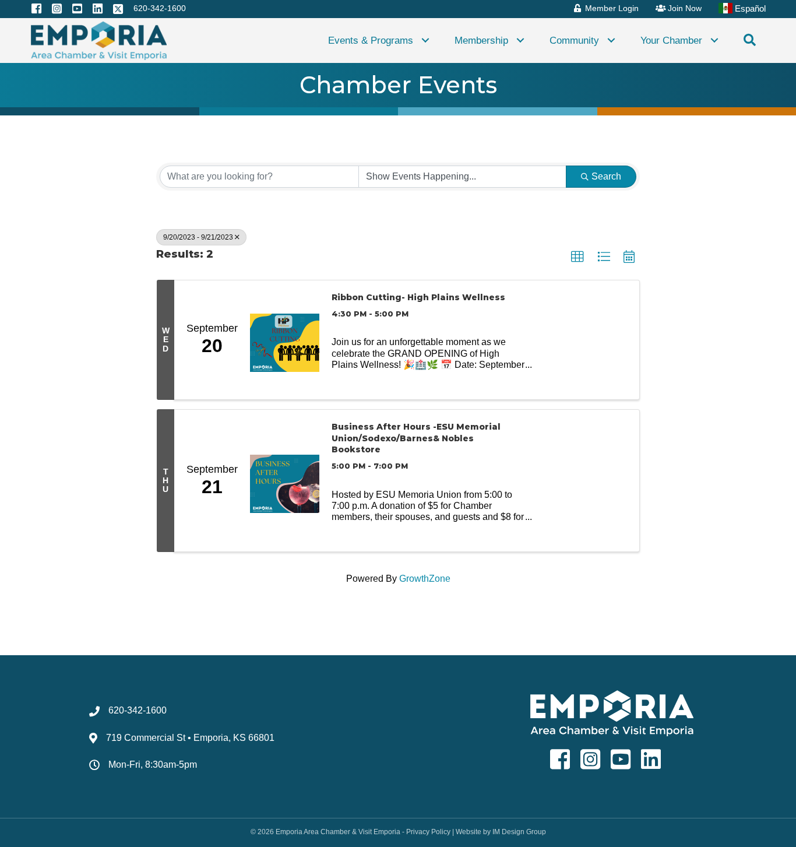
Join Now (683, 8)
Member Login (611, 8)
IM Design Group (519, 832)
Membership (481, 40)
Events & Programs (370, 40)
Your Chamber (671, 40)
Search (606, 176)
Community (574, 40)
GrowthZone (424, 579)
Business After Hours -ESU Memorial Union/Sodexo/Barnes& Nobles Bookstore (416, 438)
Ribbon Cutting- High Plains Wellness (418, 297)
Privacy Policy (428, 832)
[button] (425, 40)
